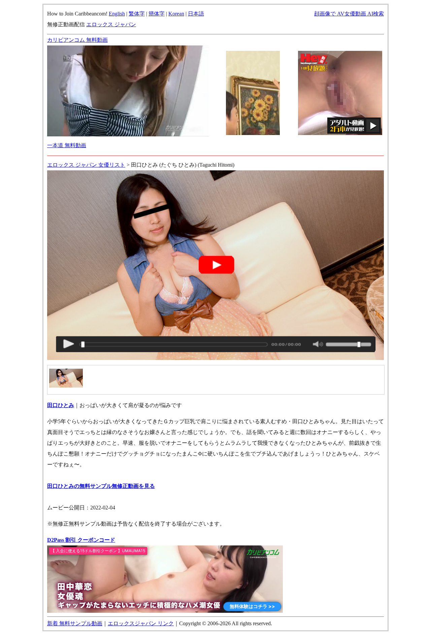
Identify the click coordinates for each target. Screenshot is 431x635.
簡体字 (156, 13)
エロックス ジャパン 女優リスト (86, 165)
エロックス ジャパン (111, 24)
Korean (176, 13)
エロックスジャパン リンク (141, 623)
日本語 (196, 13)
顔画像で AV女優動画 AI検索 (349, 13)
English (117, 13)
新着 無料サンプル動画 (74, 623)
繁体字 (137, 13)
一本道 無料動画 (66, 145)
